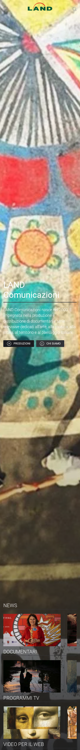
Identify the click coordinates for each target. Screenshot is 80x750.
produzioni (22, 343)
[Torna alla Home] (40, 9)
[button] (5, 9)
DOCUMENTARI (20, 652)
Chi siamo (53, 343)
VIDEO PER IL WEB (23, 744)
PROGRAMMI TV (21, 698)
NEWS (10, 605)
